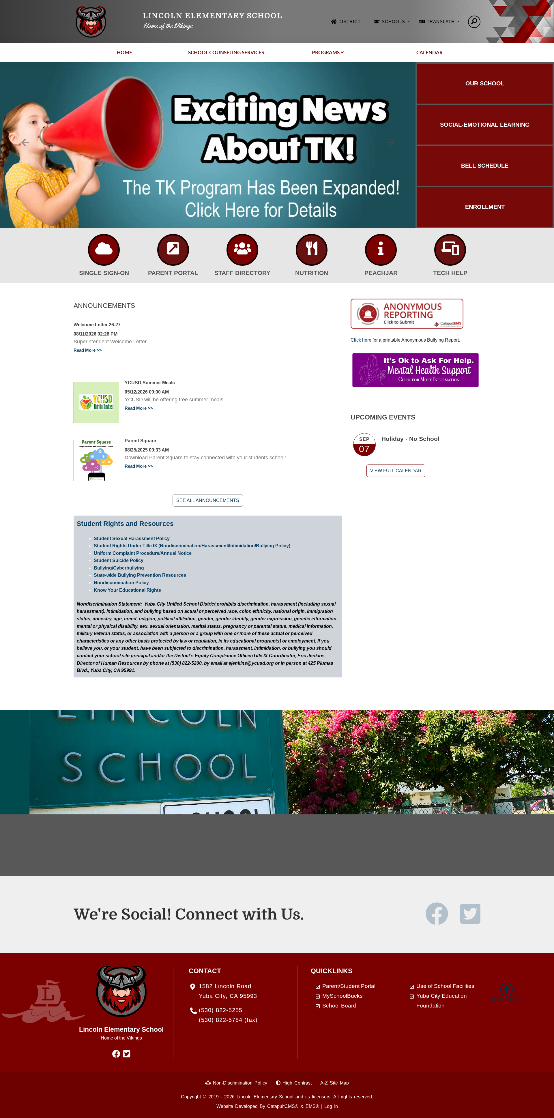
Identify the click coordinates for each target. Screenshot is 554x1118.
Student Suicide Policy (118, 560)
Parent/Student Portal (348, 986)
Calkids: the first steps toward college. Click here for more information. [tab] (203, 217)
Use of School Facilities (445, 986)
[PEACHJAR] (381, 250)
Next (390, 142)
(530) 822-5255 (220, 1010)
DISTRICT (349, 21)
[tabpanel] (207, 145)
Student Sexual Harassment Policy (132, 538)
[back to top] (506, 987)
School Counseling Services (226, 52)
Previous (25, 142)
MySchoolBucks (342, 996)
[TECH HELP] (450, 250)
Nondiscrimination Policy (121, 582)
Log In (331, 1106)
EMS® (312, 1106)
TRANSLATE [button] (441, 21)
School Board (339, 1006)
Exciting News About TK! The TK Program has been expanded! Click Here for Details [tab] (212, 217)
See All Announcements (207, 500)
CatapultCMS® (282, 1106)
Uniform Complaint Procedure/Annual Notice (143, 553)
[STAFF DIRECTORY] (242, 250)
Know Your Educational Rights (127, 590)
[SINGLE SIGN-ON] (104, 250)
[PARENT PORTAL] (173, 250)
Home (124, 52)
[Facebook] (442, 920)
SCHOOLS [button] (394, 21)
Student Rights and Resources (125, 523)
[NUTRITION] (311, 250)
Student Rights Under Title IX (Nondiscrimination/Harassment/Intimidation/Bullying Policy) (192, 545)
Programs (326, 52)
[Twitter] (470, 920)
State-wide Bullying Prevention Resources (140, 575)
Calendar (429, 52)
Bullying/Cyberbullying (119, 567)
